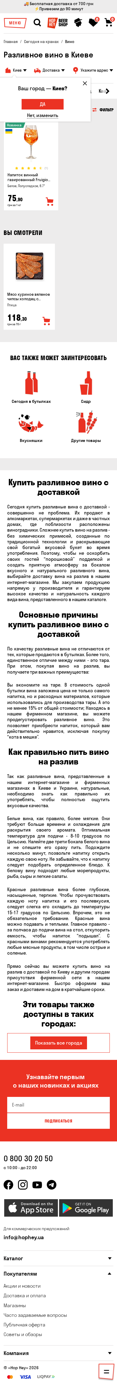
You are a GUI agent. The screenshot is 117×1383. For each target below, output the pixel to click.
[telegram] (51, 1185)
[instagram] (23, 1185)
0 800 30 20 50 (28, 1158)
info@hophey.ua (24, 1237)
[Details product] (31, 143)
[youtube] (37, 1185)
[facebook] (8, 1185)
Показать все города (58, 1043)
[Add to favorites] (50, 202)
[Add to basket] (46, 321)
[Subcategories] (107, 1373)
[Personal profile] (78, 22)
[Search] (37, 22)
